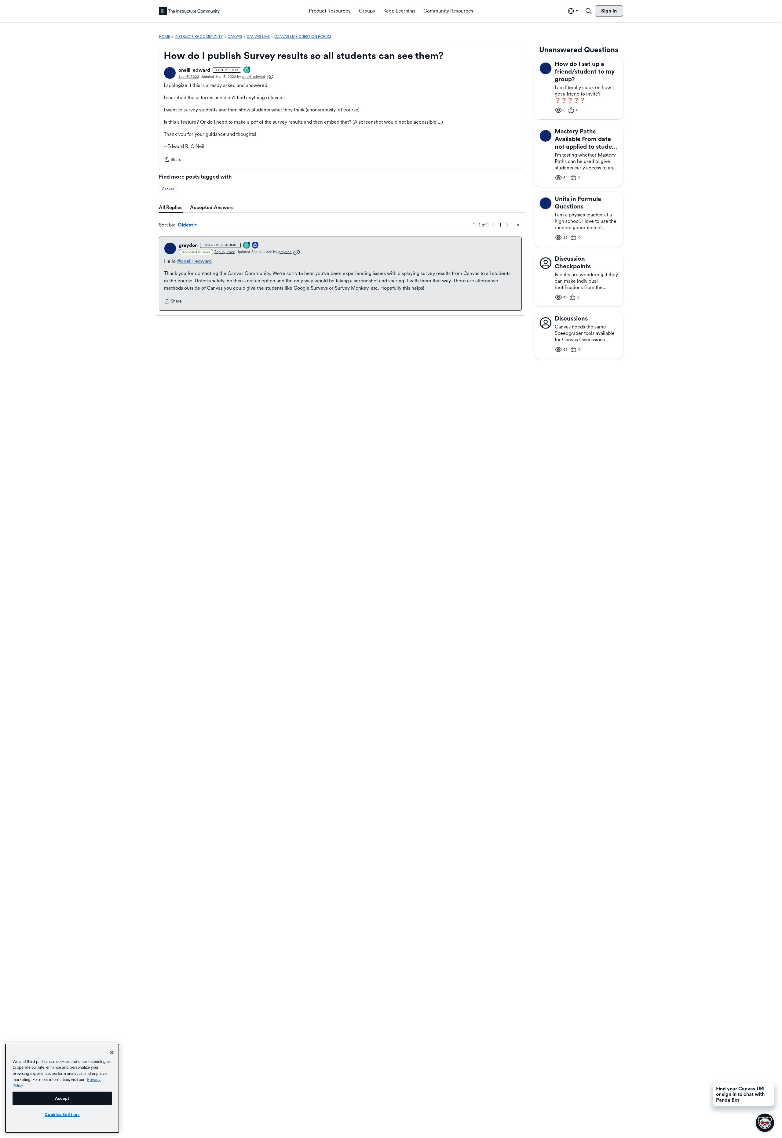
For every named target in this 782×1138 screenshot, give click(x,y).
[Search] (588, 10)
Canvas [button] (168, 189)
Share (172, 160)
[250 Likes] (255, 245)
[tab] (170, 207)
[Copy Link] (270, 76)
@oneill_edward (194, 261)
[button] (170, 73)
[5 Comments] (247, 70)
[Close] (112, 1052)
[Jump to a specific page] (517, 225)
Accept (62, 1098)
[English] (189, 11)
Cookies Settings (62, 1114)
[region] (62, 1088)
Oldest (186, 225)
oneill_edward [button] (194, 70)
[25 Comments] (246, 245)
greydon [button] (188, 245)
